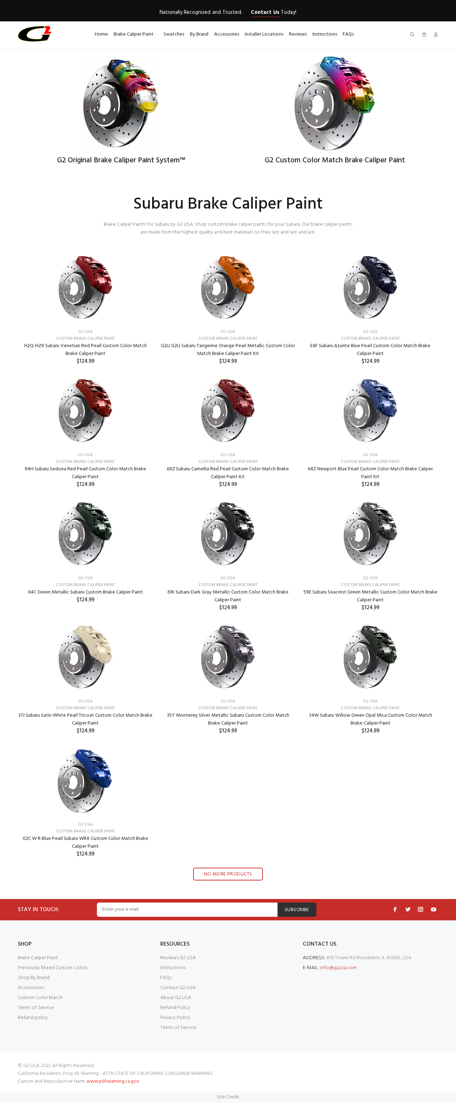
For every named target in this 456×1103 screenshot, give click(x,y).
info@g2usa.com (338, 968)
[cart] (424, 35)
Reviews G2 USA (178, 958)
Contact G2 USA (178, 988)
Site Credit (228, 1097)
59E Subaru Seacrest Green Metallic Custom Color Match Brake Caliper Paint (370, 596)
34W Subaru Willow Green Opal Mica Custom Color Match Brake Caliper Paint (370, 719)
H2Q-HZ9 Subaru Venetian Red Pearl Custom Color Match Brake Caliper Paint (85, 350)
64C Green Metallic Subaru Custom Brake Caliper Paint (85, 592)
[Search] (414, 35)
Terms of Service (36, 1008)
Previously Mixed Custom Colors (53, 968)
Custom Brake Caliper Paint (85, 338)
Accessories (31, 988)
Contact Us (265, 12)
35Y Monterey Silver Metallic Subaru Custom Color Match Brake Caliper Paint (228, 719)
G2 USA (85, 331)
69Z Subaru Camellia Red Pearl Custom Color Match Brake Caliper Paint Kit (228, 473)
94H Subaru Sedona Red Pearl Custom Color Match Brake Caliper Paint (85, 473)
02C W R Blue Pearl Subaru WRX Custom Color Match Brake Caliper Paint (85, 843)
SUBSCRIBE (297, 910)
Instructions (173, 968)
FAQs (166, 978)
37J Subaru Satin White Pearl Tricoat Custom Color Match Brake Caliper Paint (85, 719)
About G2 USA (175, 998)
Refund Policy (175, 1008)
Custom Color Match (40, 998)
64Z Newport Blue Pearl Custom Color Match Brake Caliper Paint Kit (370, 473)
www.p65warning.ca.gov (113, 1081)
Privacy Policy (175, 1018)
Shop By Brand (34, 978)
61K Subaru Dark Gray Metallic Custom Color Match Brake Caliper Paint (228, 596)
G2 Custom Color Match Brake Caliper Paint (335, 160)
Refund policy (33, 1018)
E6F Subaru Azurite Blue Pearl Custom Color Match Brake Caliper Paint (370, 350)
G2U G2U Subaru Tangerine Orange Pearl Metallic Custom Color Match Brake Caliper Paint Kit (228, 350)
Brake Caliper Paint (38, 958)
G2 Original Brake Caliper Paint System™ (121, 160)
